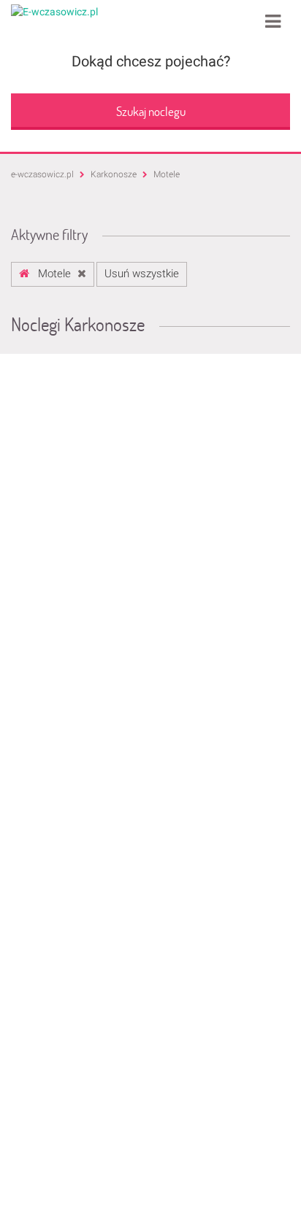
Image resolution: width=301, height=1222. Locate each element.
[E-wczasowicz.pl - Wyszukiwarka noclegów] (54, 11)
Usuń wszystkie (141, 273)
